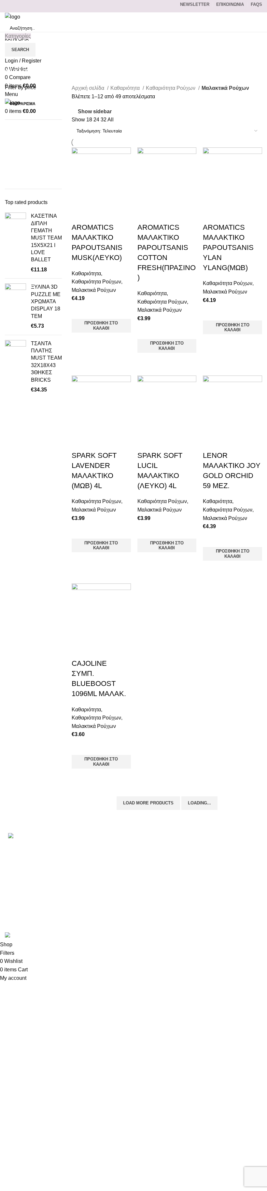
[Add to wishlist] (80, 311)
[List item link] (44, 865)
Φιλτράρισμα (22, 104)
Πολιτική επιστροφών (207, 895)
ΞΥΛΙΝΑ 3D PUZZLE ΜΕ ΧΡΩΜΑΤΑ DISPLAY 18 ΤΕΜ (46, 301)
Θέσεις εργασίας (202, 907)
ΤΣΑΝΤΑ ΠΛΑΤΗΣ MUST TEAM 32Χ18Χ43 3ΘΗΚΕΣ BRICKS (46, 362)
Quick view (80, 341)
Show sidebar (95, 112)
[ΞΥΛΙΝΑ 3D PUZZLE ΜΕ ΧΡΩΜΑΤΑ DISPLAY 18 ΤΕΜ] (15, 306)
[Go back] (13, 56)
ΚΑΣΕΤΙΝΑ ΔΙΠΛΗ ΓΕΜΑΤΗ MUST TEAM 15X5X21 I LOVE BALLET (46, 237)
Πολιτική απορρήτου (206, 883)
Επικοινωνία (197, 846)
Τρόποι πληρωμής (204, 859)
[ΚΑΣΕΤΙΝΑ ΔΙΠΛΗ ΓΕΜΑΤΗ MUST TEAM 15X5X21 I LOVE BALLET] (15, 242)
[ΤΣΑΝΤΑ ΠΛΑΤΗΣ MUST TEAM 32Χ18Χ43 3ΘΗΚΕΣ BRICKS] (15, 367)
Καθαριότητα (125, 88)
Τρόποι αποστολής (205, 871)
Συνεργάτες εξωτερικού (209, 920)
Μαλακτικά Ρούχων (94, 290)
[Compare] (80, 214)
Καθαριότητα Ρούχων (171, 88)
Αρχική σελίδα (88, 88)
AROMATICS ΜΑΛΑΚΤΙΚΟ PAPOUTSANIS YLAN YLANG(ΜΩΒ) (228, 247)
